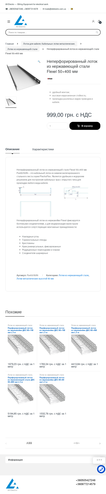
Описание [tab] (12, 149)
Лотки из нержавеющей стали (22, 49)
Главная (9, 43)
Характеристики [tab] (43, 149)
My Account (93, 21)
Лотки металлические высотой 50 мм (35, 278)
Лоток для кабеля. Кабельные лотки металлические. (49, 43)
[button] (39, 62)
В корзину (87, 125)
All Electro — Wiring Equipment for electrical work (26, 4)
